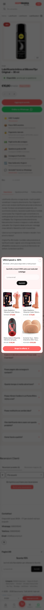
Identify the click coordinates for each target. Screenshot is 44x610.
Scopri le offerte (22, 348)
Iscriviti (22, 283)
